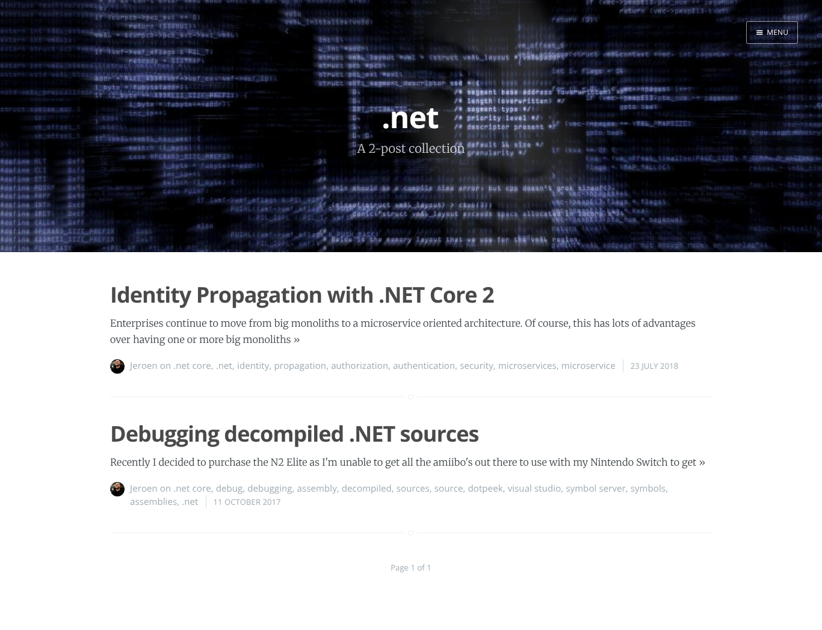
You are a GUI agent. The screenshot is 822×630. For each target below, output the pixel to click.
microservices (527, 366)
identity (253, 366)
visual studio (534, 489)
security (476, 366)
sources (413, 489)
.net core (192, 366)
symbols (648, 489)
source (448, 489)
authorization (359, 366)
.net (224, 366)
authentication (424, 366)
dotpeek (485, 489)
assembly (317, 489)
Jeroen (144, 366)
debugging (269, 489)
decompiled (367, 489)
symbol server (595, 489)
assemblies (153, 502)
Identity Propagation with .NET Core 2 (302, 294)
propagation (300, 366)
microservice (588, 366)
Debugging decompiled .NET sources (294, 433)
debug (229, 489)
